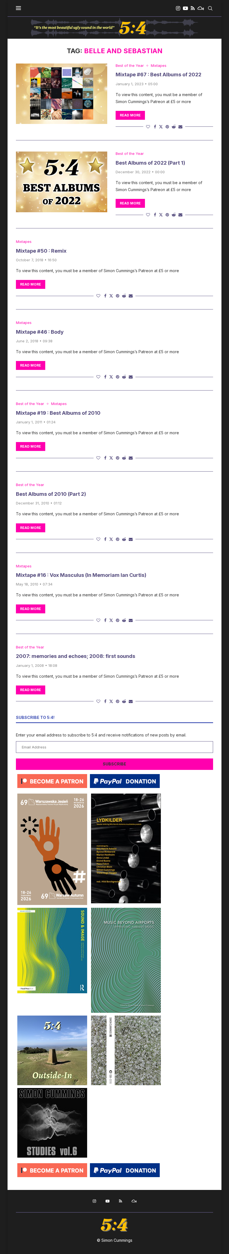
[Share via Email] (180, 126)
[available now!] (52, 909)
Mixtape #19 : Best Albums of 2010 (58, 413)
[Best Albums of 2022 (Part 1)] (61, 182)
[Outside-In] (52, 1017)
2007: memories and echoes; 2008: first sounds (75, 656)
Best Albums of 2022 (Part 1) (150, 163)
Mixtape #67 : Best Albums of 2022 (158, 74)
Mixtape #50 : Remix (41, 251)
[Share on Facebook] (155, 126)
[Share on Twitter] (161, 126)
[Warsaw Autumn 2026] (52, 795)
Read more (130, 115)
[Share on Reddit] (174, 126)
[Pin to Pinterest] (167, 126)
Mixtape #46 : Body (40, 332)
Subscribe (114, 764)
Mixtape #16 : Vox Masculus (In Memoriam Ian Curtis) (81, 575)
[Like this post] (148, 126)
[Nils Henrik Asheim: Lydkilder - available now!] (126, 795)
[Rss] (193, 8)
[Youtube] (185, 8)
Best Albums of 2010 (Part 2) (51, 494)
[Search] (210, 8)
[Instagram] (178, 8)
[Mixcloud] (200, 8)
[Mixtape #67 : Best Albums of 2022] (61, 94)
